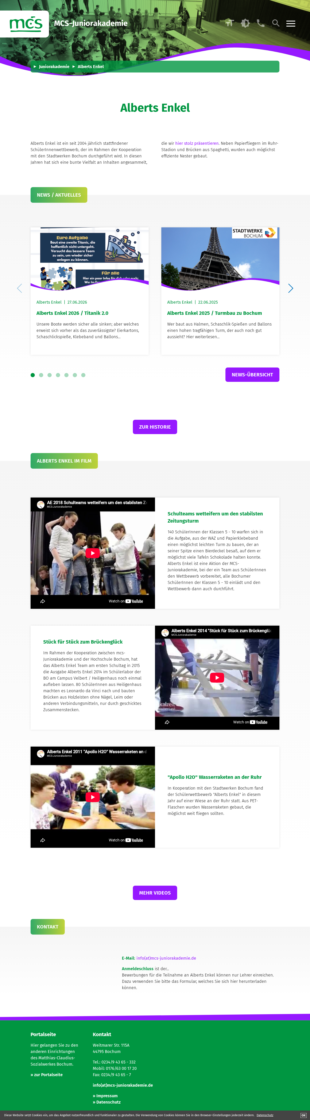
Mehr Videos (155, 893)
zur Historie (155, 427)
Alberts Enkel (91, 66)
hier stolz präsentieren (197, 143)
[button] (290, 288)
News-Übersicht (252, 375)
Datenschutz (265, 1115)
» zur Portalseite (47, 1074)
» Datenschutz (107, 1102)
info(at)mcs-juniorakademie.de (166, 958)
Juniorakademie (54, 66)
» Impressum (105, 1095)
